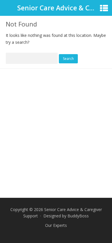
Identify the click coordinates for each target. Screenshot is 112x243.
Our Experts (56, 225)
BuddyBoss (78, 216)
